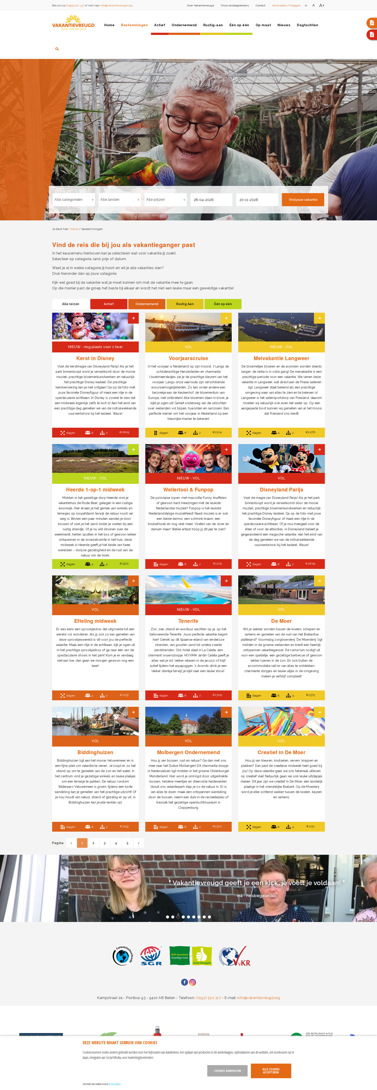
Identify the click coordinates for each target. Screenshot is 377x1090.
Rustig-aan (213, 25)
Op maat (263, 25)
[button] (372, 23)
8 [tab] (204, 916)
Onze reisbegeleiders (235, 5)
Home (109, 25)
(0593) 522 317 (75, 5)
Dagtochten (307, 25)
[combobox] (74, 199)
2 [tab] (172, 916)
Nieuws (284, 25)
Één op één (239, 25)
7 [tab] (198, 916)
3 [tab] (178, 916)
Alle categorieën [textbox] (68, 199)
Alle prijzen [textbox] (155, 199)
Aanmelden (279, 5)
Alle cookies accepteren (271, 1070)
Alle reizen (70, 304)
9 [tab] (209, 916)
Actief (159, 25)
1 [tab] (167, 916)
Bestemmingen (134, 25)
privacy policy (114, 1084)
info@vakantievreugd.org (117, 5)
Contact (261, 5)
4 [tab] (183, 916)
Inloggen (295, 5)
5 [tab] (188, 916)
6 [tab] (193, 916)
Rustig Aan (185, 304)
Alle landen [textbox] (110, 199)
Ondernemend (184, 25)
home (74, 229)
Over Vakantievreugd (200, 5)
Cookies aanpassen (227, 1071)
